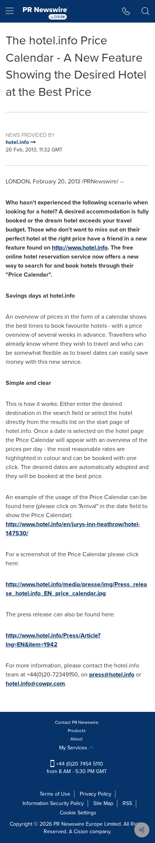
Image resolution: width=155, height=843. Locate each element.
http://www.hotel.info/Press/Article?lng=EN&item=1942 (53, 640)
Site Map (103, 803)
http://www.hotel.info (80, 247)
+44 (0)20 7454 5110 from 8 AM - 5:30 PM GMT (77, 767)
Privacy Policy (95, 794)
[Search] (145, 11)
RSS (127, 803)
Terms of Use (55, 794)
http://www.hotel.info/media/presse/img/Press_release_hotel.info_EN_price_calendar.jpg (76, 589)
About (76, 739)
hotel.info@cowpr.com (35, 683)
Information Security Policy (53, 803)
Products (77, 730)
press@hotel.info (111, 674)
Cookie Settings (78, 813)
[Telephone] (126, 11)
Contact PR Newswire (77, 722)
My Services (74, 748)
